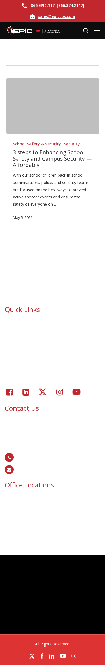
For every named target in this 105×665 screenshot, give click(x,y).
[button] (97, 30)
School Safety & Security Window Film (47, 323)
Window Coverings (30, 352)
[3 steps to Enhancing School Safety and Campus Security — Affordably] (52, 106)
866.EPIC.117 (43, 5)
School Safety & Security (37, 143)
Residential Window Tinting (37, 359)
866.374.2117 (70, 5)
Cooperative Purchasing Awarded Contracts (52, 330)
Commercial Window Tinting (38, 345)
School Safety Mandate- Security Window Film (55, 337)
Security (72, 143)
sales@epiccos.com (56, 16)
